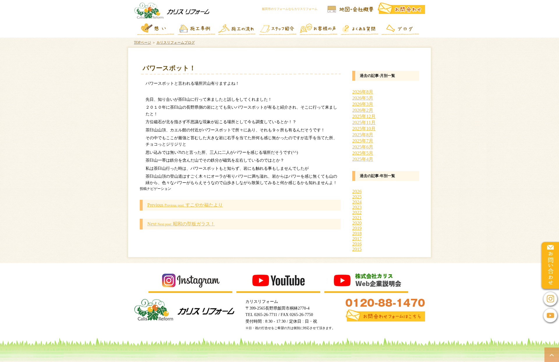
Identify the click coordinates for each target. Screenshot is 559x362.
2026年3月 (362, 104)
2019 (357, 228)
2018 (357, 233)
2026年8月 (362, 91)
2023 (357, 207)
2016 (357, 243)
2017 (357, 238)
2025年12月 (364, 116)
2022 (357, 212)
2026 (357, 191)
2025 (357, 196)
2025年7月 (362, 140)
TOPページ (142, 42)
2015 (357, 249)
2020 (357, 222)
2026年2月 (362, 110)
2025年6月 (362, 146)
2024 (357, 201)
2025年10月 (364, 128)
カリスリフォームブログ (175, 42)
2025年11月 (364, 122)
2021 (357, 217)
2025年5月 (362, 153)
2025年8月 (362, 134)
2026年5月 (362, 98)
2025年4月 (362, 159)
